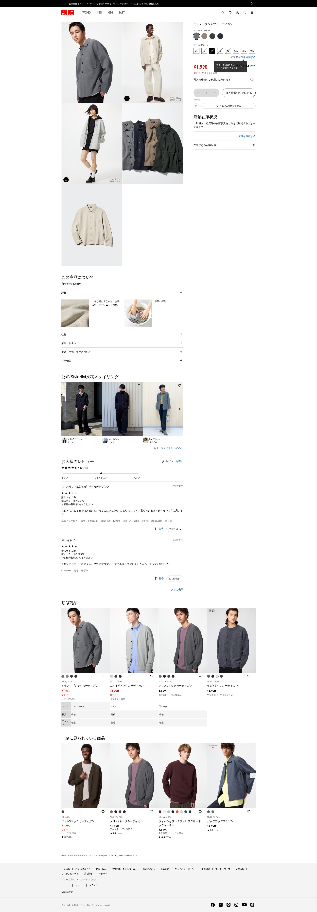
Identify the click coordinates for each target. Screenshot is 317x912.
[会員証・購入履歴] (237, 12)
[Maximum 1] (215, 92)
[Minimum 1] (198, 92)
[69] (220, 36)
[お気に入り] (230, 12)
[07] (196, 36)
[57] (212, 36)
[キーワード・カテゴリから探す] (223, 12)
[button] (75, 313)
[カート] (244, 12)
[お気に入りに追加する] (98, 385)
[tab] (87, 12)
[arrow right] (179, 409)
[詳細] (252, 79)
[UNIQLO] (67, 12)
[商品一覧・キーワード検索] (252, 12)
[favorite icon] (103, 811)
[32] (204, 36)
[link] (162, 3)
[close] (65, 3)
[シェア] (196, 106)
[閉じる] (241, 66)
